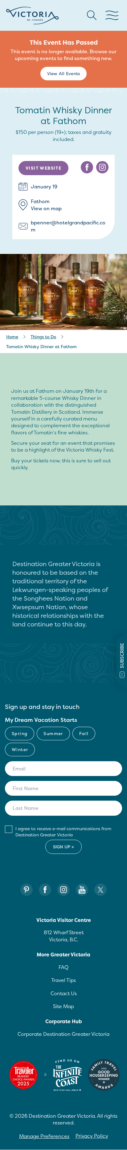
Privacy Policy (92, 1135)
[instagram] (102, 167)
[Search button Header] (91, 15)
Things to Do (43, 337)
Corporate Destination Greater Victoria (63, 1034)
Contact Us (64, 993)
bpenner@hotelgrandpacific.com (68, 226)
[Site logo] (32, 15)
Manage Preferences (44, 1136)
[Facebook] (45, 889)
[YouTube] (82, 889)
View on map (46, 208)
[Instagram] (63, 889)
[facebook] (87, 167)
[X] (100, 889)
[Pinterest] (26, 889)
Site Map (63, 1006)
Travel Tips (63, 980)
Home (12, 337)
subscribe (122, 655)
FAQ (63, 967)
